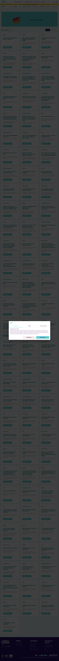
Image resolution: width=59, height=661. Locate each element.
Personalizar (28, 337)
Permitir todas (42, 337)
